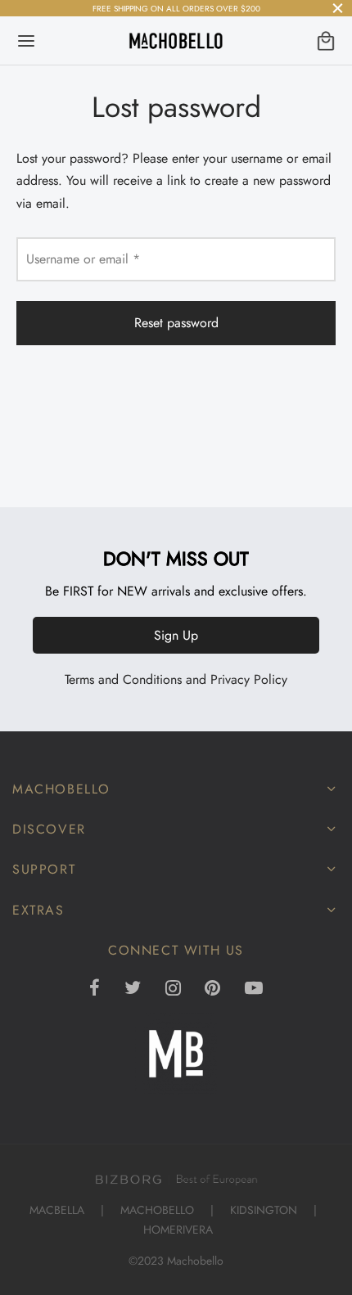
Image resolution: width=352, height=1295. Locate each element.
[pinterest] (212, 989)
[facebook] (94, 989)
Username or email (88, 258)
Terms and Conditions (123, 679)
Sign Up (176, 635)
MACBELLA (56, 1210)
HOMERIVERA (178, 1229)
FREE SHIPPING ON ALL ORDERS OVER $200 (176, 9)
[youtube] (254, 989)
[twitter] (132, 989)
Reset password (176, 322)
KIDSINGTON (263, 1210)
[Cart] (326, 41)
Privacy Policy (248, 679)
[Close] (338, 8)
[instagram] (173, 989)
